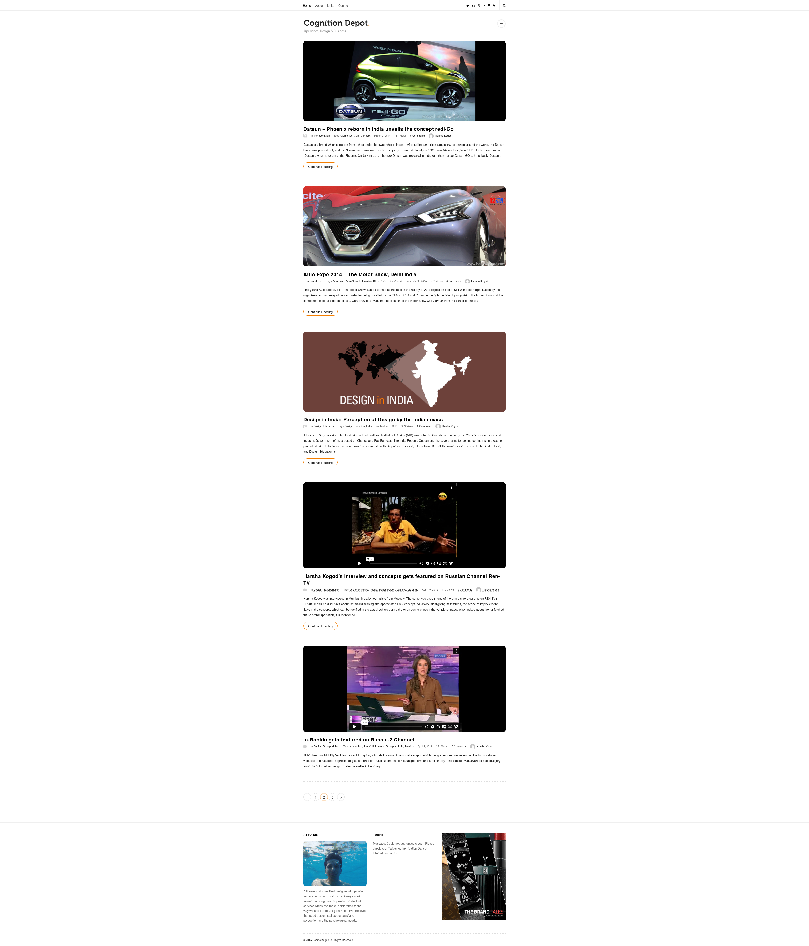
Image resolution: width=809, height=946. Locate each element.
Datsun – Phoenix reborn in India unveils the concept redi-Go (378, 128)
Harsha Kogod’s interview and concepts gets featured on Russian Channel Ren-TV (401, 579)
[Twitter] (467, 5)
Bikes (376, 281)
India (390, 281)
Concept (365, 135)
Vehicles (401, 589)
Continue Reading (320, 166)
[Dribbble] (479, 5)
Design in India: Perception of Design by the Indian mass (373, 419)
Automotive (346, 135)
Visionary (412, 589)
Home (307, 5)
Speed (398, 281)
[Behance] (473, 5)
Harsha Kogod (443, 135)
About (319, 5)
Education (329, 426)
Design (317, 426)
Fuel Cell (368, 746)
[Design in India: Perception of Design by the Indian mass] (404, 372)
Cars (356, 135)
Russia (374, 589)
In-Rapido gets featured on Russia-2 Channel (358, 739)
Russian (409, 746)
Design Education (354, 426)
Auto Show (352, 281)
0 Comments (417, 135)
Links (330, 5)
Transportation (321, 135)
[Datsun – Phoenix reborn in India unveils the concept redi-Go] (404, 81)
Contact (343, 5)
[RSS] (494, 5)
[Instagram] (489, 5)
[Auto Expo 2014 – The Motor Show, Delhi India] (404, 226)
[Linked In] (484, 5)
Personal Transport (386, 746)
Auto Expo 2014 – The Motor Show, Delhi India (360, 274)
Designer (354, 589)
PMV (400, 746)
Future (364, 589)
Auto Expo (338, 281)
